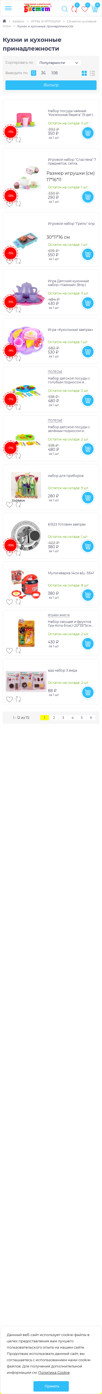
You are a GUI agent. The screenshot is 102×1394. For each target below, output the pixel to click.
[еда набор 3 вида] (26, 682)
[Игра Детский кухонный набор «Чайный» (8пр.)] (26, 292)
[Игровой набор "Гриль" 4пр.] (26, 239)
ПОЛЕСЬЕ (55, 372)
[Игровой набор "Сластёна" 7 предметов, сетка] (26, 179)
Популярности (52, 63)
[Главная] (5, 21)
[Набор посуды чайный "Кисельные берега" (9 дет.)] (26, 122)
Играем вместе (59, 615)
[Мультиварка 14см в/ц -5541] (26, 584)
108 (54, 73)
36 (43, 73)
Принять (52, 1386)
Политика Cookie (54, 1372)
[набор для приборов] (26, 487)
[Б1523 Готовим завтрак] (26, 536)
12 (33, 73)
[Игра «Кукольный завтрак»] (26, 341)
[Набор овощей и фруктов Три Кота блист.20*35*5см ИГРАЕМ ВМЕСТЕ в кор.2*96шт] (26, 633)
